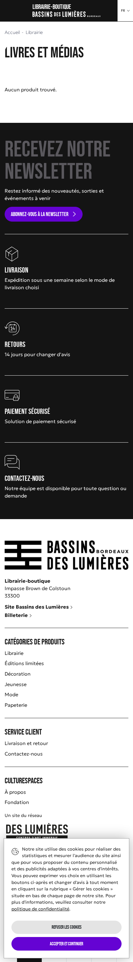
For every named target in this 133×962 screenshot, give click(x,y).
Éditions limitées (24, 663)
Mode (11, 694)
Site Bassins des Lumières (37, 607)
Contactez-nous (24, 754)
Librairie (14, 653)
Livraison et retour (26, 743)
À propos (15, 792)
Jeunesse (16, 684)
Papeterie (16, 705)
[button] (125, 10)
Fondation (17, 802)
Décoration (18, 674)
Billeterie (17, 615)
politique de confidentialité (40, 909)
